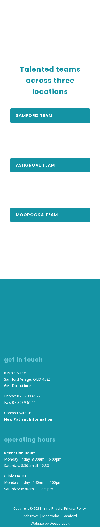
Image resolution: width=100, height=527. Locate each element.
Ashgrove (31, 515)
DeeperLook (60, 523)
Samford (70, 515)
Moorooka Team (37, 215)
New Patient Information (28, 419)
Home (15, 32)
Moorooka (50, 515)
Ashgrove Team (35, 165)
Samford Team (34, 115)
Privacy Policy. (75, 508)
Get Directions (18, 385)
